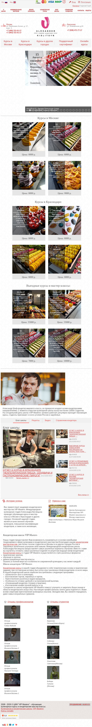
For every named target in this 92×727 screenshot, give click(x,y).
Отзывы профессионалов (20, 602)
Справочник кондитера (69, 10)
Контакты (81, 11)
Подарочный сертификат (66, 43)
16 (77, 110)
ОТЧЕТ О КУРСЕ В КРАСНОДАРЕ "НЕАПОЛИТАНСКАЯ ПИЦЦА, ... (77, 433)
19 (86, 110)
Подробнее (35, 83)
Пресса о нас (59, 501)
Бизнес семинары (31, 10)
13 (67, 110)
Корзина (76, 6)
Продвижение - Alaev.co (80, 705)
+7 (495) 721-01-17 (13, 31)
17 (80, 110)
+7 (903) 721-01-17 (13, 33)
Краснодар (71, 24)
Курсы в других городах (45, 43)
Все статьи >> (83, 495)
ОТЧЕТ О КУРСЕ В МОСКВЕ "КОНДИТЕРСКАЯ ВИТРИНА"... (76, 477)
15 (74, 110)
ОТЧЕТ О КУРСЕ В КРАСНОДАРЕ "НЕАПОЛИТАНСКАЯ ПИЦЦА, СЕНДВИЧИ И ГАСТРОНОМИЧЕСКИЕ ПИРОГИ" (27, 473)
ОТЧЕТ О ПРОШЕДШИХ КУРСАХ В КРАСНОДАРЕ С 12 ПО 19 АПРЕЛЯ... (79, 463)
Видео (48, 420)
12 (64, 110)
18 (83, 110)
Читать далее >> (22, 478)
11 (61, 110)
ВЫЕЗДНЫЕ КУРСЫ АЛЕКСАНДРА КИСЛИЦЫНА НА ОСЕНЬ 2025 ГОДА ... (77, 448)
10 (58, 110)
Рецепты (88, 11)
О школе (3, 10)
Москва (9, 24)
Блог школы (56, 10)
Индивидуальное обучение (16, 10)
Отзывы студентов (59, 602)
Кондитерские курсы (45, 10)
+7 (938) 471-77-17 (74, 30)
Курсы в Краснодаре (25, 43)
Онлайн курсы (84, 43)
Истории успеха (14, 501)
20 (89, 110)
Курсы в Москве (8, 43)
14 (70, 110)
